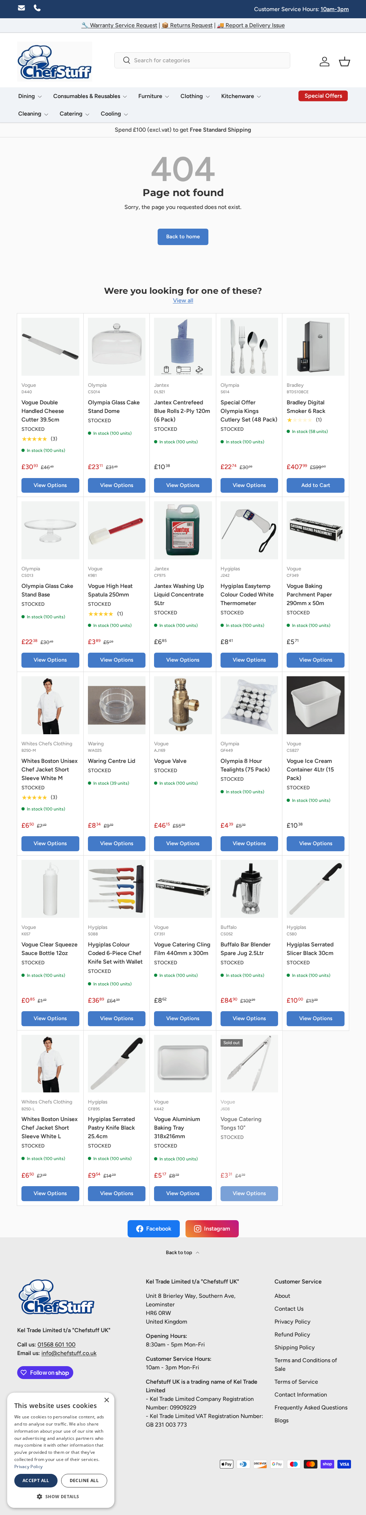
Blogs (281, 1420)
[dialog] (60, 1450)
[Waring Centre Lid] (117, 705)
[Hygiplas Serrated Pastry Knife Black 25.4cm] (117, 1064)
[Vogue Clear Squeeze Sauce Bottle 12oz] (50, 889)
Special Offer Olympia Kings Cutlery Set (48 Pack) (249, 411)
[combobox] (202, 60)
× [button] (106, 1400)
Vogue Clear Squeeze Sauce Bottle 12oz (49, 948)
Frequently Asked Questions (310, 1407)
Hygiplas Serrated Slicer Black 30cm (310, 948)
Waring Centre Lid (111, 761)
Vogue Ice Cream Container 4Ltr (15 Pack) (310, 769)
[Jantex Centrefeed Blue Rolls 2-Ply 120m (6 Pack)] (183, 347)
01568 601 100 (56, 1344)
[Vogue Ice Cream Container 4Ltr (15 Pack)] (316, 705)
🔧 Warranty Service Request (119, 25)
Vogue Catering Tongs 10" (241, 1123)
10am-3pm (335, 9)
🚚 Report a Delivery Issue (251, 25)
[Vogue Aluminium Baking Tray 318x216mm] (183, 1064)
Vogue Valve (170, 761)
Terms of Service (296, 1381)
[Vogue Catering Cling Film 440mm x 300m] (183, 889)
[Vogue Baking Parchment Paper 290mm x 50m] (316, 530)
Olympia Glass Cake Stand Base (47, 590)
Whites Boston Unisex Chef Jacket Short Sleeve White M (49, 769)
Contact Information (300, 1394)
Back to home (183, 236)
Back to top (179, 1252)
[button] (344, 61)
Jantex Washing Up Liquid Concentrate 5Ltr (179, 595)
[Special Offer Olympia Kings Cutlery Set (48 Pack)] (249, 347)
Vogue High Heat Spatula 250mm (110, 590)
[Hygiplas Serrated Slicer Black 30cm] (316, 889)
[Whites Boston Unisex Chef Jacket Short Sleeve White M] (50, 705)
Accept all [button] (36, 1480)
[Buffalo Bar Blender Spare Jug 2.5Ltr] (249, 889)
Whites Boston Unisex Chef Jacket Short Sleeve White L (49, 1128)
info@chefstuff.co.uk (69, 1353)
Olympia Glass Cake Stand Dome (114, 406)
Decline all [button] (84, 1480)
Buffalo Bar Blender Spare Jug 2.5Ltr (246, 948)
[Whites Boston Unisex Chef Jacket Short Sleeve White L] (50, 1064)
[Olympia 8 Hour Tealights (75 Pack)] (249, 705)
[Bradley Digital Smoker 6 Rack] (316, 347)
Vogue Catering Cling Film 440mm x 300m (182, 948)
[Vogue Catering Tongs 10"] (249, 1064)
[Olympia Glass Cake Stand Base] (50, 530)
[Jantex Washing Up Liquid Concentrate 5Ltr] (183, 530)
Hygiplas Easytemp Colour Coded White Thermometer (247, 595)
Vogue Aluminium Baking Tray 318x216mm (177, 1128)
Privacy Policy (292, 1321)
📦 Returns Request (187, 25)
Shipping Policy (294, 1347)
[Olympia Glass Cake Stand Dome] (117, 347)
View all (183, 300)
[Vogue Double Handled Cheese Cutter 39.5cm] (50, 347)
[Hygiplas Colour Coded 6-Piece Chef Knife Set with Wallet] (117, 889)
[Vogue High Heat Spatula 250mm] (117, 530)
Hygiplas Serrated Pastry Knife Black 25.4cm (111, 1128)
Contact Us (288, 1308)
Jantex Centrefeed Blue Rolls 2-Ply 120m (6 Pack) (182, 411)
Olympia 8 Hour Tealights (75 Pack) (245, 765)
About (282, 1295)
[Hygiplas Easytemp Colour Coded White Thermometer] (249, 530)
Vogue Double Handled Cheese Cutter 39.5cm (42, 411)
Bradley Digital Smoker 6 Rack (306, 406)
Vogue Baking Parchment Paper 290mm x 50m (309, 595)
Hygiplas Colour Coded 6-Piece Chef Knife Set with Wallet (115, 953)
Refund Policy (292, 1334)
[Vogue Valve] (183, 705)
